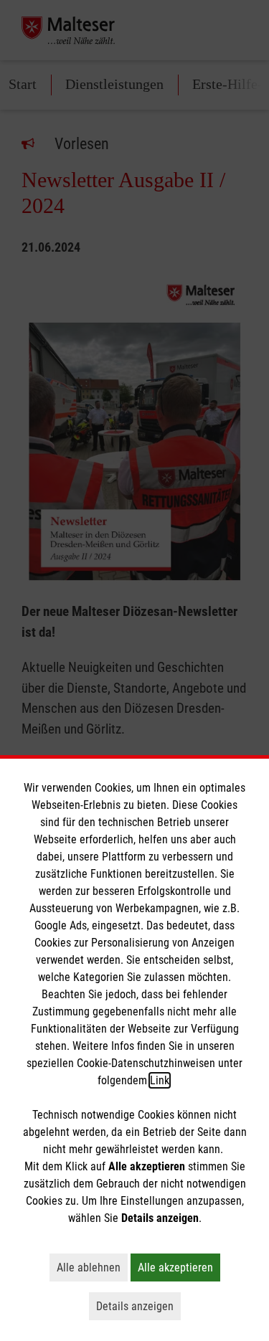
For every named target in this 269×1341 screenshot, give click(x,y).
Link (159, 1080)
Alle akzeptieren (179, 1267)
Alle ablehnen (92, 1267)
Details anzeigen (138, 1306)
